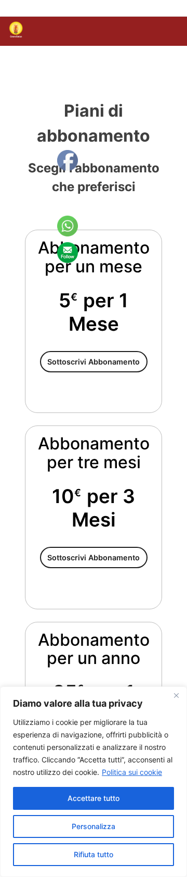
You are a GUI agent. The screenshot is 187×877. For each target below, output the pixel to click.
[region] (93, 781)
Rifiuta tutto (93, 854)
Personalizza (93, 826)
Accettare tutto (93, 798)
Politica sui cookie (132, 772)
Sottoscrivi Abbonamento (93, 361)
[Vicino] (176, 695)
